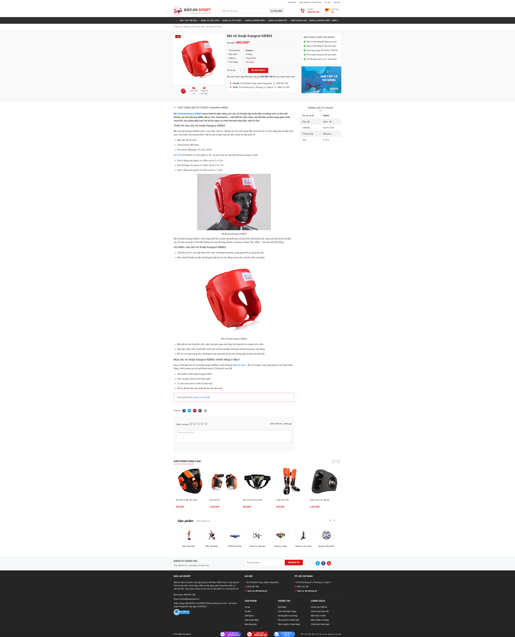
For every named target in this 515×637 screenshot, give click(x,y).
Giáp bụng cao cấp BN (320, 500)
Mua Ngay (259, 70)
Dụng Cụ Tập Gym (258, 546)
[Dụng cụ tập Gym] (257, 535)
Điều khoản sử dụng (320, 620)
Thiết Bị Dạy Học (298, 20)
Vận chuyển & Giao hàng (289, 624)
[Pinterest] (194, 410)
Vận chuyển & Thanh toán (310, 2)
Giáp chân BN (282, 500)
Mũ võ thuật (179, 155)
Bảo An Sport (239, 365)
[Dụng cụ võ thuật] (303, 535)
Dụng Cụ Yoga (280, 546)
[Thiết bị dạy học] (234, 535)
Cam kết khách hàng (287, 611)
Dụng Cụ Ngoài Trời (319, 20)
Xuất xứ (232, 58)
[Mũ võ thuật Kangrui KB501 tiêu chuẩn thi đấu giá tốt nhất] (199, 58)
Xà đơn (248, 611)
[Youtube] (329, 563)
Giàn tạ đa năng (251, 620)
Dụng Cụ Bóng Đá (326, 546)
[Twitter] (189, 410)
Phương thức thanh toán (288, 620)
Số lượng (231, 70)
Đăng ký (294, 562)
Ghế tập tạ (249, 615)
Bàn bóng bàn (251, 624)
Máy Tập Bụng (211, 546)
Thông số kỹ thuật (204, 92)
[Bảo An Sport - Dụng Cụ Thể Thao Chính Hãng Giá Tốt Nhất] (192, 11)
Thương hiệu (234, 50)
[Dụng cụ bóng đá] (326, 535)
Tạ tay (247, 607)
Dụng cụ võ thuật (202, 397)
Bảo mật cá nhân (318, 615)
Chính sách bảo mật (320, 611)
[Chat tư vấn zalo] (284, 634)
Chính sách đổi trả (319, 607)
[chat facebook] (230, 634)
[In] (204, 410)
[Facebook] (183, 410)
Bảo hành (233, 54)
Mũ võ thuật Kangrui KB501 (188, 114)
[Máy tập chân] (189, 535)
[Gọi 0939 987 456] (257, 634)
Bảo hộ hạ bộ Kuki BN (252, 500)
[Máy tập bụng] (212, 535)
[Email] (199, 410)
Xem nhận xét (194, 92)
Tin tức (327, 2)
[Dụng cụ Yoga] (280, 535)
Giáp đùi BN (214, 500)
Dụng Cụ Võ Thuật (303, 546)
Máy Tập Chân (189, 546)
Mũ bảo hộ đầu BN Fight (186, 500)
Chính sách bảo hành (320, 624)
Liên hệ (337, 2)
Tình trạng (233, 62)
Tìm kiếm (277, 11)
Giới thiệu (292, 2)
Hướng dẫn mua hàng (287, 615)
